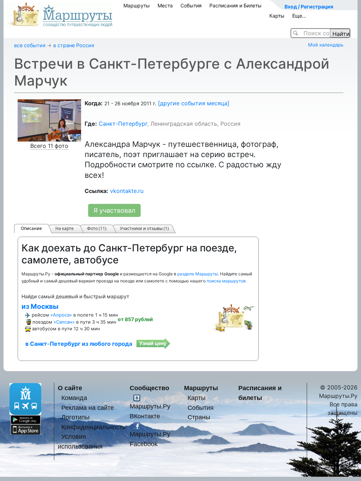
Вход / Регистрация (308, 7)
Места (165, 5)
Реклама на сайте (87, 407)
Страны (199, 417)
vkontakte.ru (126, 190)
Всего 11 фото (49, 145)
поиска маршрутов (226, 280)
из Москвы (40, 306)
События (191, 5)
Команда (74, 397)
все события (29, 45)
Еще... (299, 16)
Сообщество (149, 388)
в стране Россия (73, 45)
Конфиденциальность (93, 427)
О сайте (70, 388)
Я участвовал (114, 210)
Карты (276, 16)
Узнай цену (152, 343)
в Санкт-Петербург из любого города (78, 343)
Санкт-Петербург (123, 123)
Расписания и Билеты (235, 5)
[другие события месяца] (194, 103)
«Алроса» (61, 315)
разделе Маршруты (197, 273)
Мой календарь (325, 45)
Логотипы (75, 417)
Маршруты (136, 5)
